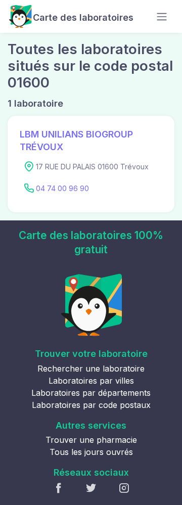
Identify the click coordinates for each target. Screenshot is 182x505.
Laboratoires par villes (91, 381)
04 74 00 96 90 (62, 188)
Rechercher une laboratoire (91, 368)
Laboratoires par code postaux (91, 405)
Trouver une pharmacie (91, 440)
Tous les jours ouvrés (91, 452)
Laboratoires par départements (91, 393)
